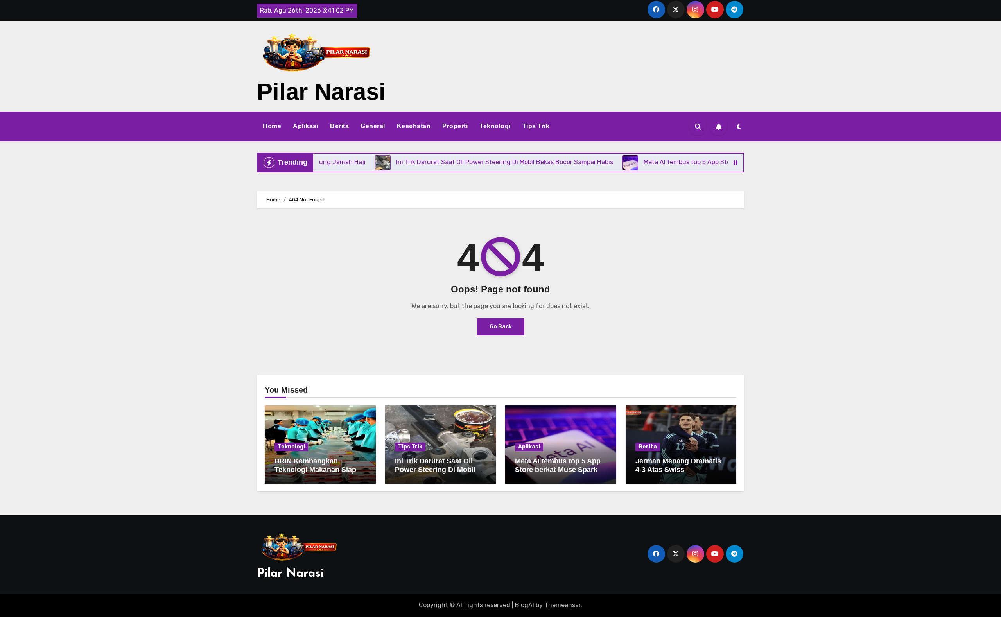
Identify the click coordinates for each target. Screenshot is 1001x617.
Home (272, 126)
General (373, 126)
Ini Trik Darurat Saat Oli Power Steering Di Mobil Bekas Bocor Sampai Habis (440, 469)
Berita (339, 126)
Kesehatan (414, 126)
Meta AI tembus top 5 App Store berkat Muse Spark (558, 465)
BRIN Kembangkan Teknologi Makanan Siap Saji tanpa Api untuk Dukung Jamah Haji (315, 473)
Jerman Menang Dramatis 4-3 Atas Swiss (678, 465)
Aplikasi (305, 126)
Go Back (501, 326)
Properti (455, 126)
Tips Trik (536, 126)
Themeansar (562, 605)
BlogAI (524, 605)
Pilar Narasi (321, 92)
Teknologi (495, 126)
